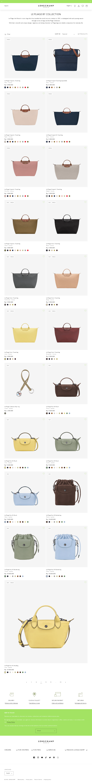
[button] (6, 6)
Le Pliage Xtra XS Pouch (52, 406)
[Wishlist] (83, 6)
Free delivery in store (34, 703)
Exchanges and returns (80, 703)
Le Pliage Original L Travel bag (12, 80)
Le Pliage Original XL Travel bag (54, 135)
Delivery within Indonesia (11, 703)
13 (60, 682)
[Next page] (65, 682)
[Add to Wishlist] (44, 39)
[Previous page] (27, 682)
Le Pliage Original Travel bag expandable (56, 80)
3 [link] (41, 682)
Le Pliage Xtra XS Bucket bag (53, 515)
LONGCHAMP (12, 779)
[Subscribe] (55, 731)
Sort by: (58, 34)
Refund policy (21, 779)
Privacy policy (29, 779)
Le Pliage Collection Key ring (12, 406)
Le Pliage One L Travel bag (53, 243)
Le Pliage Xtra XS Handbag (11, 665)
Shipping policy (47, 779)
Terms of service (38, 779)
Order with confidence (57, 703)
